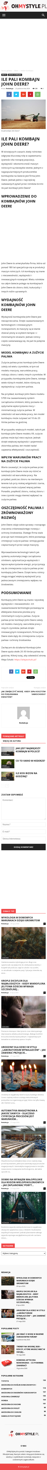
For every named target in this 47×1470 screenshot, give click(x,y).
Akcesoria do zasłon (11, 1412)
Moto (4, 75)
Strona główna (6, 71)
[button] (43, 15)
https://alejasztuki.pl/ (25, 659)
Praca (4, 1156)
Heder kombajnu (15, 75)
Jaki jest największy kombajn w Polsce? (28, 750)
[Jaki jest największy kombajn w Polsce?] (7, 751)
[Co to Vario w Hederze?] (7, 763)
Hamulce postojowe (11, 1416)
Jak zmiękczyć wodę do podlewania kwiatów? (12, 694)
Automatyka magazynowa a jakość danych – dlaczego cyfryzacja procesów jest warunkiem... (19, 1115)
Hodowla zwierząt (10, 1396)
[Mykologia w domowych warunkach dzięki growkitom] (23, 943)
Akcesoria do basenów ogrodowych (18, 1392)
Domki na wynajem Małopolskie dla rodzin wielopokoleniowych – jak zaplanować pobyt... (22, 1182)
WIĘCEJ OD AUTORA (12, 741)
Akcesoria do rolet (10, 1408)
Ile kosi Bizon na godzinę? (26, 775)
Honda (4, 1400)
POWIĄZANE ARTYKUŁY (13, 736)
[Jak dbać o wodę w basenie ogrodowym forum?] (7, 1337)
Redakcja (9, 88)
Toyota (5, 1381)
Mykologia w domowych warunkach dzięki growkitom (20, 919)
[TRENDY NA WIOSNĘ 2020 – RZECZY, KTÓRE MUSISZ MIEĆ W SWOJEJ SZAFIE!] (7, 1349)
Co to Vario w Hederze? (30, 760)
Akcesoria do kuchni (11, 1404)
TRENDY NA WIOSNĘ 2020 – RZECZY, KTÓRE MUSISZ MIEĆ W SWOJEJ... (30, 1349)
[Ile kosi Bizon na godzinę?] (7, 776)
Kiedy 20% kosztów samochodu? (35, 692)
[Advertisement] (23, 43)
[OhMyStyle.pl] (23, 6)
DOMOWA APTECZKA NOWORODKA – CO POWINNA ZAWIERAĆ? (29, 1363)
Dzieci (4, 1090)
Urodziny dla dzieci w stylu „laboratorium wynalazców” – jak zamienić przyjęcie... (23, 1050)
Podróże (5, 1223)
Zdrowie (5, 958)
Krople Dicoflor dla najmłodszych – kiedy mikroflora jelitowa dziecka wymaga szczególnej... (23, 985)
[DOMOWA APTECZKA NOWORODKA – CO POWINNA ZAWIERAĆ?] (7, 1363)
